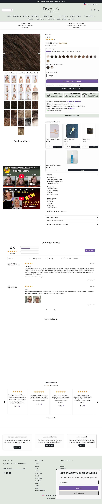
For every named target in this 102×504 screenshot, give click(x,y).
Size (50, 72)
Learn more (70, 108)
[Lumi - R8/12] (16, 369)
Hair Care (35, 16)
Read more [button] (38, 274)
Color (50, 49)
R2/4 (51, 56)
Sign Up (82, 445)
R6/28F (59, 56)
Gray (63, 51)
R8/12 (63, 56)
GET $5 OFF (79, 488)
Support (41, 19)
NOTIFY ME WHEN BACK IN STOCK (72, 88)
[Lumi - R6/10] (12, 369)
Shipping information (55, 220)
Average (50, 75)
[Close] (99, 471)
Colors (30, 19)
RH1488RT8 (79, 56)
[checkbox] (71, 258)
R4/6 (55, 56)
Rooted (73, 51)
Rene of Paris (75, 16)
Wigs (25, 16)
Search (61, 463)
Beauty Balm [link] (86, 139)
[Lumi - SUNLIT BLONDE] (6, 369)
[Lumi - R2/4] (8, 369)
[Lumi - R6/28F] (14, 369)
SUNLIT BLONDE (48, 56)
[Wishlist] (95, 10)
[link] (50, 39)
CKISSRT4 (91, 56)
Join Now (17, 447)
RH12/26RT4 (48, 61)
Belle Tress (89, 16)
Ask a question (52, 217)
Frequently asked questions (57, 224)
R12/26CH (71, 56)
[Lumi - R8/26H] (18, 369)
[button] (47, 147)
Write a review (89, 250)
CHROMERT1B (95, 56)
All (48, 51)
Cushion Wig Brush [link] (69, 139)
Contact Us (63, 468)
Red (68, 51)
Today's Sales (49, 16)
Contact (51, 19)
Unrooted (78, 51)
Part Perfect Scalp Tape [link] (52, 139)
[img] (15, 264)
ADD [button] (57, 146)
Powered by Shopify (51, 498)
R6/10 (48, 67)
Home (9, 16)
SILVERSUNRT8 (51, 67)
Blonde (58, 51)
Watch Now (49, 445)
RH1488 (75, 56)
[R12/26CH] (22, 369)
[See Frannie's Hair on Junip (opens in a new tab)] (54, 309)
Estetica (48, 34)
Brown (53, 51)
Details (49, 174)
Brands (16, 16)
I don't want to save (79, 493)
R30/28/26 (83, 56)
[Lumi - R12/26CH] (20, 369)
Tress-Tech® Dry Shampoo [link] (53, 165)
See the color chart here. (73, 101)
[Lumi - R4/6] (10, 369)
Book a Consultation (66, 19)
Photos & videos (72, 258)
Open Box (63, 16)
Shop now (25, 27)
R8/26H (67, 56)
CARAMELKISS (87, 56)
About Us (62, 466)
